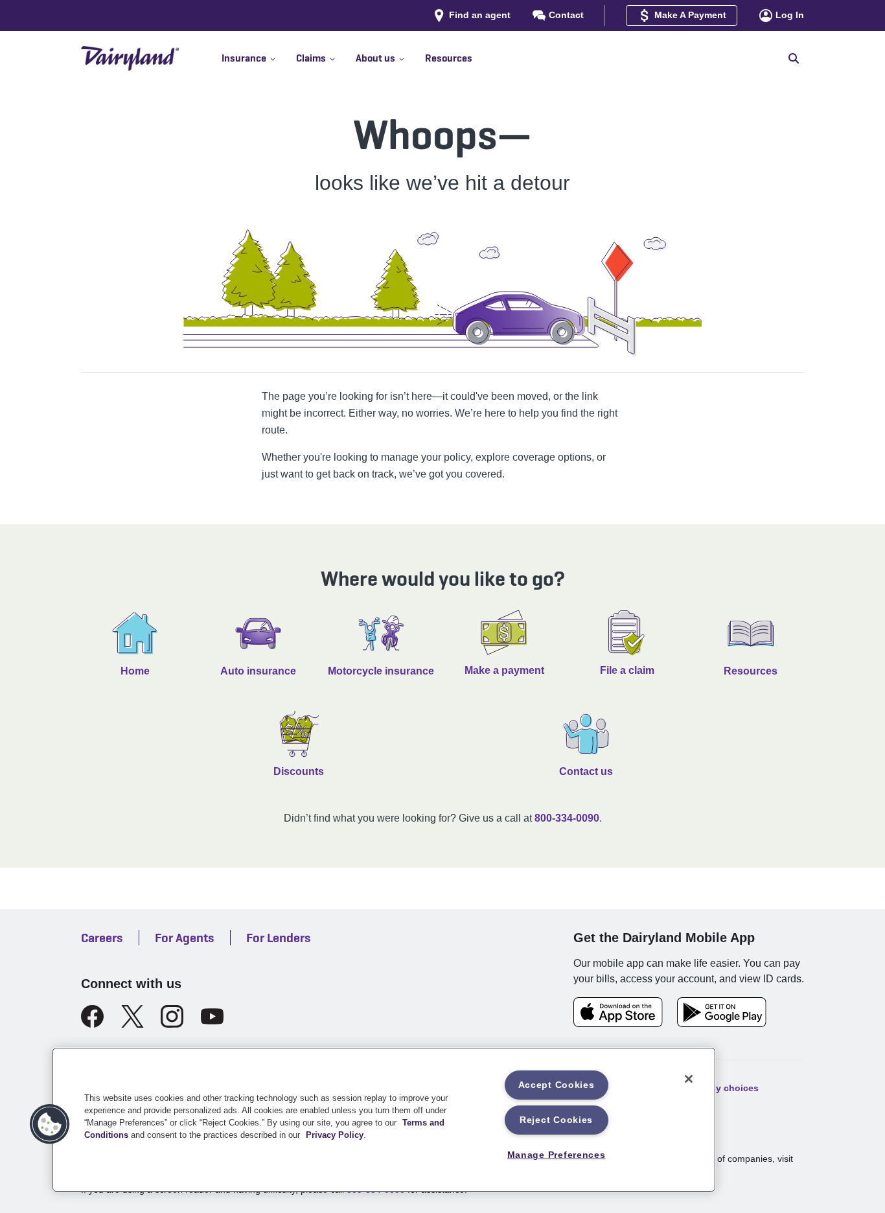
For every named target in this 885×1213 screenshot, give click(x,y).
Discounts (298, 771)
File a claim (627, 670)
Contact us (586, 771)
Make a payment (504, 670)
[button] (259, 58)
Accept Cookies (556, 1085)
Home (135, 670)
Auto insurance (258, 670)
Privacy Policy (334, 1135)
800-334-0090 (566, 818)
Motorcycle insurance (381, 670)
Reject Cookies (556, 1120)
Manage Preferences (556, 1154)
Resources (750, 670)
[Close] (688, 1079)
